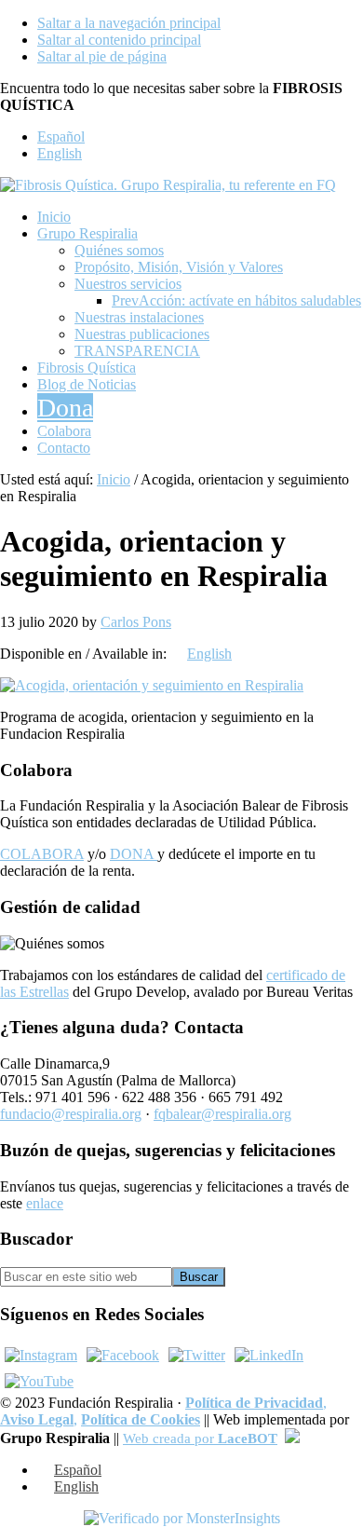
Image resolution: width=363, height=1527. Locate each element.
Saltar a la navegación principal (129, 23)
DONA (133, 854)
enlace (44, 1203)
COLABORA (42, 854)
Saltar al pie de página (102, 56)
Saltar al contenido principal (119, 40)
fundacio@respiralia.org (70, 1114)
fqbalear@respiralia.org (222, 1114)
